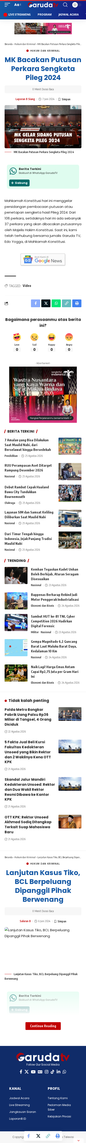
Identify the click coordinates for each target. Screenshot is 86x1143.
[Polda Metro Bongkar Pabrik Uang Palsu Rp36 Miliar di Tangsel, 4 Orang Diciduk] (69, 714)
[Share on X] (38, 1136)
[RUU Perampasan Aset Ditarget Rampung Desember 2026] (69, 471)
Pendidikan (11, 456)
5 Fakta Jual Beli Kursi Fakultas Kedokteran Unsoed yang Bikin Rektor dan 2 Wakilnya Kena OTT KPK (28, 752)
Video (27, 286)
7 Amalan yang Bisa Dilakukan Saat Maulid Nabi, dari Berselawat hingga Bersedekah (28, 445)
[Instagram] (47, 1071)
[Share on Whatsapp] (56, 303)
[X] (26, 1071)
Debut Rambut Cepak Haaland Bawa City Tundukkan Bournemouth (27, 492)
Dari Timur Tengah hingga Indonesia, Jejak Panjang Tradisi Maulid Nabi (28, 538)
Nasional (10, 476)
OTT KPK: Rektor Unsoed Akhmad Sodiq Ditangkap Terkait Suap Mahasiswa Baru (28, 824)
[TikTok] (52, 1071)
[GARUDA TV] (43, 5)
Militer (35, 632)
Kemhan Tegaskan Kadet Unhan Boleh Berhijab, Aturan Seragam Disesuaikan (55, 574)
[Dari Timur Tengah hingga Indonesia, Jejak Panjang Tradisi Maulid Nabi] (69, 540)
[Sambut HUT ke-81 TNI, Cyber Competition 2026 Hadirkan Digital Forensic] (16, 622)
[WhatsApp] (64, 1071)
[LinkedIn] (58, 1071)
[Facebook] (21, 1071)
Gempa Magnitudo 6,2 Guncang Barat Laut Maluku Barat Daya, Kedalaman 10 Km (54, 646)
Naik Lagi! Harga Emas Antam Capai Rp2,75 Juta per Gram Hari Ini (54, 671)
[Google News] (40, 1071)
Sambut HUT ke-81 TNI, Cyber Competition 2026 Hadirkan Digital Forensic (53, 621)
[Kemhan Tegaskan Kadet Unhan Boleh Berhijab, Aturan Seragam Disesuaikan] (16, 575)
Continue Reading (43, 1026)
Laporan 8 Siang (25, 99)
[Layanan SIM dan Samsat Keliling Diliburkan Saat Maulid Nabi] (69, 518)
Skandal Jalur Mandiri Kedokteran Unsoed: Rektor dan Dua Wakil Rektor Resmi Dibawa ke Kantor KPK (30, 789)
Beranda (9, 43)
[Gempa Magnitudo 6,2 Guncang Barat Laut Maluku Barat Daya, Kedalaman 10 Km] (16, 647)
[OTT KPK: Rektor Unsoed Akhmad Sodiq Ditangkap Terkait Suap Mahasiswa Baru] (69, 821)
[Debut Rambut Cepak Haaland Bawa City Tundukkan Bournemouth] (69, 493)
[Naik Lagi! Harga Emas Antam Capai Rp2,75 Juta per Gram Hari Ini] (16, 673)
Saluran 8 (25, 921)
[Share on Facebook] (28, 1136)
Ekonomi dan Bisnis (42, 605)
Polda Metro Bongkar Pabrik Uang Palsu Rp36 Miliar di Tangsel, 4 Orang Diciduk (28, 717)
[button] (8, 5)
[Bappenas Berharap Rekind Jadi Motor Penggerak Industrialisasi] (16, 600)
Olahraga (10, 503)
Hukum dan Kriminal (25, 43)
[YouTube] (33, 1071)
